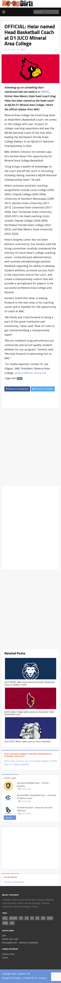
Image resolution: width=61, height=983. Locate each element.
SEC (12, 923)
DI (32, 918)
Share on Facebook (17, 388)
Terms (5, 957)
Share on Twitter (43, 388)
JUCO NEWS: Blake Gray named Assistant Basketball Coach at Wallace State (29, 683)
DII (37, 918)
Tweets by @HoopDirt (14, 882)
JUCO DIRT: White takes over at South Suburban (27, 741)
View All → (10, 817)
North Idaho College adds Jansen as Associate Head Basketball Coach (29, 713)
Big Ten (13, 918)
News (22, 49)
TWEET (44, 91)
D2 (21, 918)
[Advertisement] (32, 400)
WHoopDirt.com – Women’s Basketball (20, 942)
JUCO (19, 378)
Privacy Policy (8, 954)
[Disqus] (30, 527)
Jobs (4, 935)
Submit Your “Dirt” (10, 939)
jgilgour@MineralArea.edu (30, 373)
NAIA (5, 923)
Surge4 (17, 978)
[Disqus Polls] (30, 447)
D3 (27, 918)
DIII (43, 918)
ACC (5, 918)
